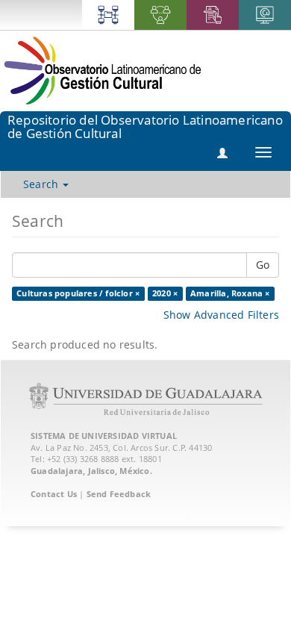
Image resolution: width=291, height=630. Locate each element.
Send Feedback (119, 493)
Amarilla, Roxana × (230, 293)
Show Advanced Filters (221, 315)
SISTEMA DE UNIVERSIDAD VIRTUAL (104, 435)
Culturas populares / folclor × (78, 293)
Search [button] (42, 184)
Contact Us (54, 493)
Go (262, 265)
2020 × (165, 293)
